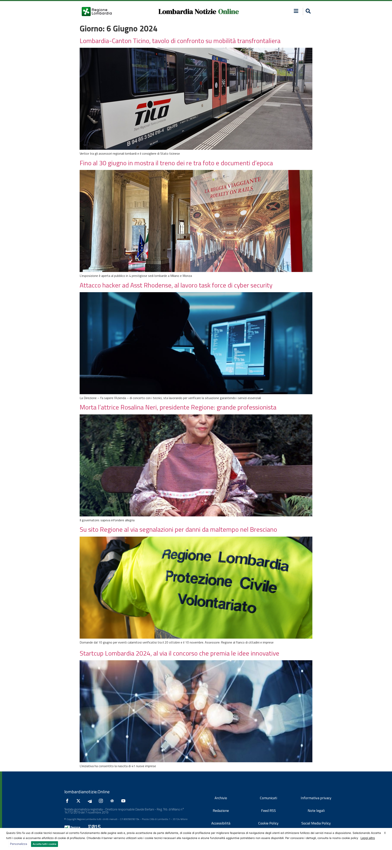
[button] (296, 10)
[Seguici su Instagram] (102, 801)
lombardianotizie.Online (87, 791)
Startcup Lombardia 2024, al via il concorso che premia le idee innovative (179, 653)
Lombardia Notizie (187, 11)
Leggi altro (368, 838)
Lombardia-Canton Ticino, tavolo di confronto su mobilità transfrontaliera (180, 40)
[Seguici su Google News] (113, 801)
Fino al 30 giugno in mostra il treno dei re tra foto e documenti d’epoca (176, 163)
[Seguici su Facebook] (68, 801)
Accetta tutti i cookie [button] (44, 844)
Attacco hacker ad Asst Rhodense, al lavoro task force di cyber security (176, 285)
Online (228, 11)
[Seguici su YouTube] (124, 801)
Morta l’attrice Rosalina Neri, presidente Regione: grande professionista (178, 407)
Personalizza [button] (18, 844)
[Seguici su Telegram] (91, 801)
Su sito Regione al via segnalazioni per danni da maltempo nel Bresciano (178, 529)
